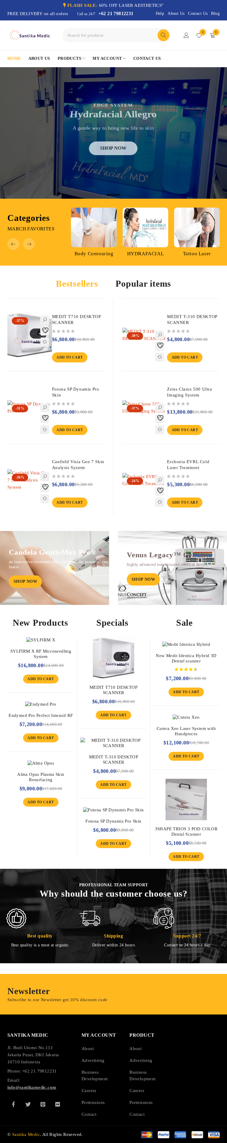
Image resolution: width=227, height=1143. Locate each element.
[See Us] (43, 1104)
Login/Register (186, 35)
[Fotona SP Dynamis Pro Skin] (113, 810)
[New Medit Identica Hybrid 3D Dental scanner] (186, 644)
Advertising (93, 1060)
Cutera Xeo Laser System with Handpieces (186, 731)
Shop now (113, 154)
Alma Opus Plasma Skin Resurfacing (40, 777)
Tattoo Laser (197, 253)
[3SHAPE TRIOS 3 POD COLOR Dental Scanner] (186, 799)
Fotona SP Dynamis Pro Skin (113, 821)
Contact (89, 1114)
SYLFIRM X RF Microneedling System (40, 654)
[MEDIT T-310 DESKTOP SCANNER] (113, 743)
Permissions (93, 1102)
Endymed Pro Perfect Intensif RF (41, 715)
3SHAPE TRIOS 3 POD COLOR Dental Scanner (186, 831)
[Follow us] (28, 1104)
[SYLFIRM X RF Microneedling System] (40, 640)
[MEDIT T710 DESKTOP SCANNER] (113, 658)
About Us (176, 13)
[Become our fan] (13, 1104)
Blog (215, 13)
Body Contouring (94, 253)
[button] (13, 244)
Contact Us (197, 13)
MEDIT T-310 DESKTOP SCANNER (113, 759)
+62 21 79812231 (116, 13)
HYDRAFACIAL (145, 253)
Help (160, 13)
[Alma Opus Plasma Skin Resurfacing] (40, 763)
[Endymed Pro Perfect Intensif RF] (40, 704)
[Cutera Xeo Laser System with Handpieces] (186, 717)
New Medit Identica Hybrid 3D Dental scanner (186, 658)
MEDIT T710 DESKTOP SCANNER (113, 690)
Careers (89, 1090)
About (88, 1048)
